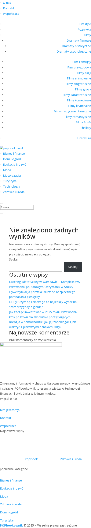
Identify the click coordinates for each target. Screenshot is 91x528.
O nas (7, 3)
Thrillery (85, 128)
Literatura (84, 138)
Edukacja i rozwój (15, 164)
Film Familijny (81, 62)
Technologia (11, 186)
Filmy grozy (83, 89)
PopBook (31, 459)
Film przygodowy (79, 67)
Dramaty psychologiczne (74, 51)
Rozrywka (84, 29)
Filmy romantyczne (78, 117)
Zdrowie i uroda (14, 192)
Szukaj (13, 259)
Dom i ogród (12, 159)
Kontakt (8, 8)
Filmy (87, 35)
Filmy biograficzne (78, 84)
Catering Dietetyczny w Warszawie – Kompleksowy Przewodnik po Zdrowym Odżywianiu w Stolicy (45, 447)
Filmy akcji (84, 73)
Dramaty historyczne (76, 46)
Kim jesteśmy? (10, 410)
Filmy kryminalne (79, 106)
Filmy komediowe (79, 100)
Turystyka (10, 181)
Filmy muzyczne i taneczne (72, 111)
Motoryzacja (12, 175)
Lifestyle (85, 24)
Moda (7, 170)
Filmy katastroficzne (77, 95)
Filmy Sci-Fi (83, 122)
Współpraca (11, 14)
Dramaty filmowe (79, 40)
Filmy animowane (79, 78)
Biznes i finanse (14, 153)
